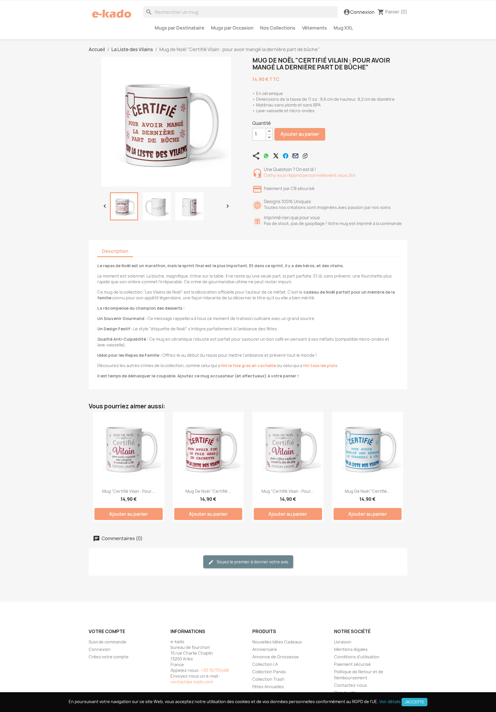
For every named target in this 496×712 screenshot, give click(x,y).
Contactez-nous (350, 685)
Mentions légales (351, 649)
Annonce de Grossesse (275, 656)
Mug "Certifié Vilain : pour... (128, 491)
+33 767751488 (215, 670)
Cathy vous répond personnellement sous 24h (310, 175)
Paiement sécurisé (352, 664)
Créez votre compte (109, 656)
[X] (275, 155)
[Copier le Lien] (305, 155)
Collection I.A (265, 664)
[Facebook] (285, 155)
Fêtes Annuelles (268, 686)
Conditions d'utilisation (356, 656)
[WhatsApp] (266, 155)
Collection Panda (269, 671)
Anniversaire (264, 649)
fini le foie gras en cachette (248, 365)
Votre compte (107, 631)
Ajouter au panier (299, 134)
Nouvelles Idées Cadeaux (277, 642)
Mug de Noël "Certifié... (208, 491)
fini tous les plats (320, 365)
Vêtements (314, 28)
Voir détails (390, 701)
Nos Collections (277, 28)
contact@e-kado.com (191, 681)
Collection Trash (268, 679)
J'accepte (414, 702)
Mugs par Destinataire (179, 28)
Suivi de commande (107, 642)
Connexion (100, 649)
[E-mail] (295, 155)
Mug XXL (343, 28)
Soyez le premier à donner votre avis (252, 561)
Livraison (342, 642)
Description (115, 251)
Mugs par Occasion (232, 28)
